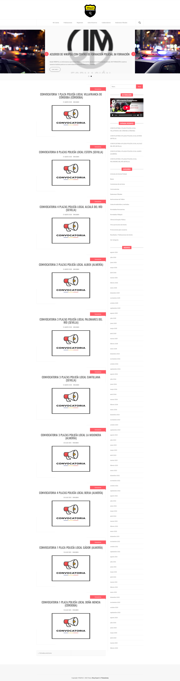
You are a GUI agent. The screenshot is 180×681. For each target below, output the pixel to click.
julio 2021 (113, 562)
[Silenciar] (138, 115)
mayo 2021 (113, 572)
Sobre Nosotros (92, 22)
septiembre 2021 (115, 551)
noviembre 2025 (115, 298)
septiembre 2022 (115, 491)
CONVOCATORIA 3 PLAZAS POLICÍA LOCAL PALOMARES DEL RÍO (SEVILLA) (71, 320)
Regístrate (80, 22)
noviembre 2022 (115, 480)
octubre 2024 (114, 364)
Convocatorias (98, 89)
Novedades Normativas (117, 209)
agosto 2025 (114, 313)
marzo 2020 (114, 643)
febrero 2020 (114, 648)
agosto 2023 (114, 435)
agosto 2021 (113, 557)
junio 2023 (113, 445)
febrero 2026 (114, 283)
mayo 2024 (113, 389)
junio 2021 (113, 567)
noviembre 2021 (115, 541)
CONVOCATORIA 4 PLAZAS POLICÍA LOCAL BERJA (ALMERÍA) (71, 493)
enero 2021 (113, 592)
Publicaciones (68, 22)
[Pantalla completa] (141, 115)
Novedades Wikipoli (116, 214)
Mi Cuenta (56, 22)
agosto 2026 (114, 252)
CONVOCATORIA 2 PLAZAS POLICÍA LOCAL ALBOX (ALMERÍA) (71, 264)
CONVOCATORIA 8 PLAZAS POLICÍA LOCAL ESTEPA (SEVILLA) (71, 152)
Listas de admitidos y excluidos (119, 204)
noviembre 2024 (115, 359)
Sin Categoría (114, 240)
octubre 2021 (114, 546)
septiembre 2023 (115, 430)
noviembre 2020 (115, 602)
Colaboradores (106, 22)
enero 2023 (113, 470)
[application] (126, 107)
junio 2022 (113, 506)
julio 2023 (113, 440)
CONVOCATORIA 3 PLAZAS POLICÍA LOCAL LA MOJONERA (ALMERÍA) (71, 436)
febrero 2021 (114, 587)
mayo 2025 (113, 328)
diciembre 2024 (115, 354)
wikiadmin (76, 102)
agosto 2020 (114, 617)
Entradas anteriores (45, 653)
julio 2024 (113, 379)
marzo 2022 (114, 521)
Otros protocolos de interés (118, 225)
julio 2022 (113, 501)
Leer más (55, 69)
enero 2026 (113, 288)
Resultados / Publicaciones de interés (121, 235)
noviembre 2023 (115, 420)
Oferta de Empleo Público (118, 219)
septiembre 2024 (115, 369)
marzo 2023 (114, 460)
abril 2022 (113, 516)
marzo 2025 (113, 338)
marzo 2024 (114, 399)
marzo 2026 (114, 278)
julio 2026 (113, 257)
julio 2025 (113, 318)
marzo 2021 (113, 582)
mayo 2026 (113, 267)
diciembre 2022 (115, 475)
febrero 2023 (114, 465)
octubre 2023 (114, 425)
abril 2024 (113, 394)
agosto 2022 (114, 496)
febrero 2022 (114, 526)
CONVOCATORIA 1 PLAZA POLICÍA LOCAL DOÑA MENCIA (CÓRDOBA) (71, 603)
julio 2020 (113, 623)
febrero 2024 (114, 404)
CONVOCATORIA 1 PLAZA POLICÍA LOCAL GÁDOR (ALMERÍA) (71, 547)
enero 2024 (113, 409)
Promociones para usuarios (118, 230)
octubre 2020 (114, 607)
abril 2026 (113, 272)
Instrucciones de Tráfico (117, 199)
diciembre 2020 (115, 597)
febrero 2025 (114, 343)
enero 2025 (113, 349)
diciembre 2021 (114, 536)
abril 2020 (113, 638)
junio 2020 (113, 628)
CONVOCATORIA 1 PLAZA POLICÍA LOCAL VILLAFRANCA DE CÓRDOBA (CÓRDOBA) (71, 95)
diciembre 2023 (115, 415)
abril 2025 (113, 333)
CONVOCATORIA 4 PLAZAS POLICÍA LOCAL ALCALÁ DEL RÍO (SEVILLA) (71, 208)
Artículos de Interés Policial (118, 174)
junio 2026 (113, 262)
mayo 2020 (113, 633)
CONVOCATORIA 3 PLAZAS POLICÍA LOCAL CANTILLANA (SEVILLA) (71, 378)
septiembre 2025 (115, 308)
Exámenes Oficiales (121, 22)
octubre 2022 (114, 486)
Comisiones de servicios (117, 184)
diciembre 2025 (115, 293)
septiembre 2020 (115, 612)
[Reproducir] (113, 115)
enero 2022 (113, 531)
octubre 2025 (114, 303)
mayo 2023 (113, 450)
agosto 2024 (114, 374)
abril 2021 (113, 577)
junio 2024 (113, 384)
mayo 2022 (113, 511)
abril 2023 (113, 455)
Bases (112, 179)
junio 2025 (113, 323)
